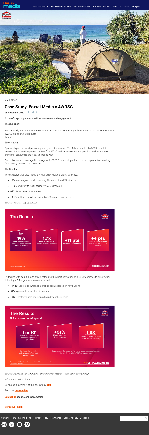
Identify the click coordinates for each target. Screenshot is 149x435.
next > (20, 406)
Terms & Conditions (21, 418)
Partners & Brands (101, 6)
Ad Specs (136, 6)
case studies (21, 390)
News (126, 6)
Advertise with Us (40, 6)
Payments (56, 418)
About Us (117, 6)
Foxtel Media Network (61, 6)
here (49, 384)
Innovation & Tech (82, 6)
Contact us (10, 396)
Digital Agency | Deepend (76, 418)
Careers (5, 418)
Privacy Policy (41, 418)
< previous (10, 406)
